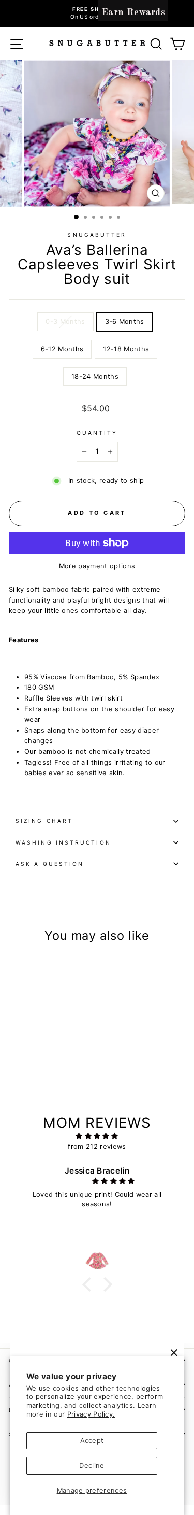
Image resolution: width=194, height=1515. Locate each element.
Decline (91, 1465)
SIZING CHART (44, 821)
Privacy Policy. (91, 1414)
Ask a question (50, 864)
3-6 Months (124, 321)
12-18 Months (126, 349)
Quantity (97, 433)
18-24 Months (94, 376)
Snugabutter (96, 235)
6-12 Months (62, 349)
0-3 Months (65, 321)
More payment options (97, 566)
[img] (97, 1136)
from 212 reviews (97, 1146)
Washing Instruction (63, 842)
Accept (92, 1441)
